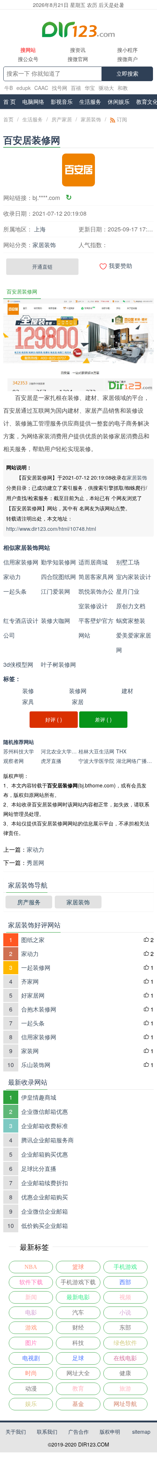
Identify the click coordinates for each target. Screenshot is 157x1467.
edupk (23, 87)
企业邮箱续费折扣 (44, 1183)
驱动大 (106, 87)
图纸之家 (33, 939)
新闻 (31, 1297)
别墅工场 (127, 562)
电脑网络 (33, 101)
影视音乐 (62, 101)
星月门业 (127, 591)
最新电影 (78, 1297)
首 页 (9, 101)
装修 (28, 691)
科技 (78, 1343)
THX (121, 751)
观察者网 (13, 760)
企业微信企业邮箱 (44, 1211)
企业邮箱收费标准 (44, 1126)
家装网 (30, 1051)
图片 (31, 1343)
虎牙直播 (51, 760)
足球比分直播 (38, 1168)
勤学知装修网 (58, 562)
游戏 (31, 1327)
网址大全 (78, 1373)
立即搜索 (127, 74)
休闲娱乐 (119, 101)
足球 (78, 1358)
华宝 (90, 87)
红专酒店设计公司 (20, 627)
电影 (31, 1312)
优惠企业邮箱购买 (44, 1197)
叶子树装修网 (58, 664)
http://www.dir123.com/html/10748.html (51, 528)
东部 (125, 1327)
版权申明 (110, 1431)
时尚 (31, 1373)
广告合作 (78, 1431)
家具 (28, 701)
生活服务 (90, 101)
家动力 (12, 576)
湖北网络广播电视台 (135, 760)
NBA (30, 1267)
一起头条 (15, 591)
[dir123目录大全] (78, 29)
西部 (125, 1282)
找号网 (59, 87)
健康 (125, 1373)
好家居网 (33, 995)
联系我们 (47, 1431)
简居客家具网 (96, 576)
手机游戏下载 (78, 1282)
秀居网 (35, 862)
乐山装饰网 (35, 1064)
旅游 (125, 1388)
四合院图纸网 (58, 576)
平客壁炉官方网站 (96, 627)
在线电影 (125, 1358)
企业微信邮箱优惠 (44, 1111)
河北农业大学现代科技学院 (59, 751)
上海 (40, 229)
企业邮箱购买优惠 (44, 1154)
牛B (8, 87)
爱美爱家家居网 (133, 642)
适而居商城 (93, 562)
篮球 (78, 1267)
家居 (78, 701)
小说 (125, 1312)
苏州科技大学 (18, 751)
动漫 (31, 1388)
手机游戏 (125, 1267)
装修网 (78, 691)
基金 (78, 1404)
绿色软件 (125, 1343)
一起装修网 (35, 967)
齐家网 (30, 981)
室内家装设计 (133, 576)
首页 (8, 119)
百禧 (76, 87)
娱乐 (31, 1404)
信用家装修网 (20, 562)
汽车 (78, 1312)
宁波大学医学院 (96, 760)
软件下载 (31, 1282)
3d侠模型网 (18, 664)
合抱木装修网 (38, 1009)
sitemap (141, 1431)
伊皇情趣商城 (38, 1097)
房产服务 (29, 902)
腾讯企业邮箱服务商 (47, 1140)
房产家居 (61, 119)
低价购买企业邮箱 (44, 1225)
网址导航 (125, 1404)
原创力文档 (130, 606)
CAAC (41, 87)
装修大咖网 (55, 620)
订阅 (121, 119)
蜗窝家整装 (130, 620)
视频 (125, 1297)
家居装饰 (91, 119)
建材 (127, 691)
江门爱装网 (55, 591)
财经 (78, 1327)
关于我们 (15, 1431)
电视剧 (31, 1358)
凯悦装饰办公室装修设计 (96, 598)
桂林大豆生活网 (96, 751)
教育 (78, 1388)
